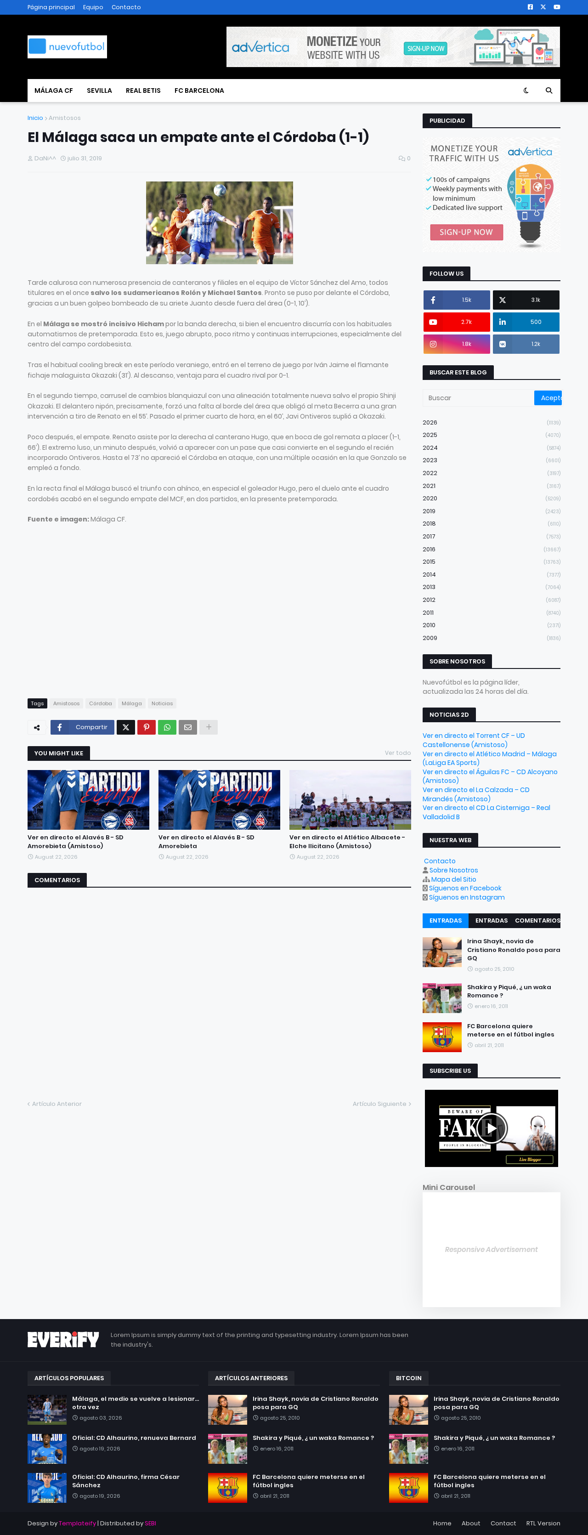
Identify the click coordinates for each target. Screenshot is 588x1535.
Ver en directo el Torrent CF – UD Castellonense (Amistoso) (474, 740)
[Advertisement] (105, 619)
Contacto (126, 7)
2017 (491, 536)
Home (442, 1523)
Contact (503, 1523)
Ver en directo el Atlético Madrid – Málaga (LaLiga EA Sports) (490, 758)
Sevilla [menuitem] (99, 90)
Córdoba (100, 703)
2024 (491, 447)
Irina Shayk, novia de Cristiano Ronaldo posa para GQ (513, 949)
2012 (491, 599)
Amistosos (65, 117)
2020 (491, 498)
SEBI (150, 1523)
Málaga (132, 703)
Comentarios (537, 920)
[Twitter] (126, 727)
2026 (491, 422)
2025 (491, 434)
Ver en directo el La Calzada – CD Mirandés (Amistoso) (476, 794)
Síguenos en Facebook (465, 888)
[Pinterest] (146, 727)
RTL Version (543, 1523)
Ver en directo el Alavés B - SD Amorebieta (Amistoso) (76, 841)
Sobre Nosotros (454, 870)
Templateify (77, 1523)
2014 (491, 574)
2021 (491, 485)
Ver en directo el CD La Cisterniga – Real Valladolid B (486, 812)
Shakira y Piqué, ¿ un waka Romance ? (509, 991)
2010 (491, 625)
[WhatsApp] (167, 727)
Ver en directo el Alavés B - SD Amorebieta (206, 841)
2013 (491, 587)
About (471, 1523)
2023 (491, 460)
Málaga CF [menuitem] (53, 90)
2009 (491, 638)
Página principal (51, 7)
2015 (491, 561)
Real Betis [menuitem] (143, 90)
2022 (491, 473)
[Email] (188, 727)
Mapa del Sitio (453, 879)
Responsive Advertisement (491, 1249)
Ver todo (398, 753)
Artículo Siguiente (380, 1103)
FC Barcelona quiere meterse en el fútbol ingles (510, 1030)
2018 (491, 523)
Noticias (162, 703)
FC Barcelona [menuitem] (199, 90)
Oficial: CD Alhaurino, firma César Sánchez (126, 1481)
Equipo (93, 7)
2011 (491, 612)
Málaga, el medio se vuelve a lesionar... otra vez (135, 1403)
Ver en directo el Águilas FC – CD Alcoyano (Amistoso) (490, 776)
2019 (491, 511)
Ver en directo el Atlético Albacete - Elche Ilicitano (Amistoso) (347, 841)
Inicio (35, 117)
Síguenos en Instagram (467, 897)
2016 (491, 549)
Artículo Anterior (57, 1103)
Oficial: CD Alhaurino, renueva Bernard (134, 1438)
